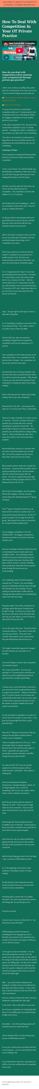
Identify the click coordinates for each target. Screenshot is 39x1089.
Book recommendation (12, 105)
